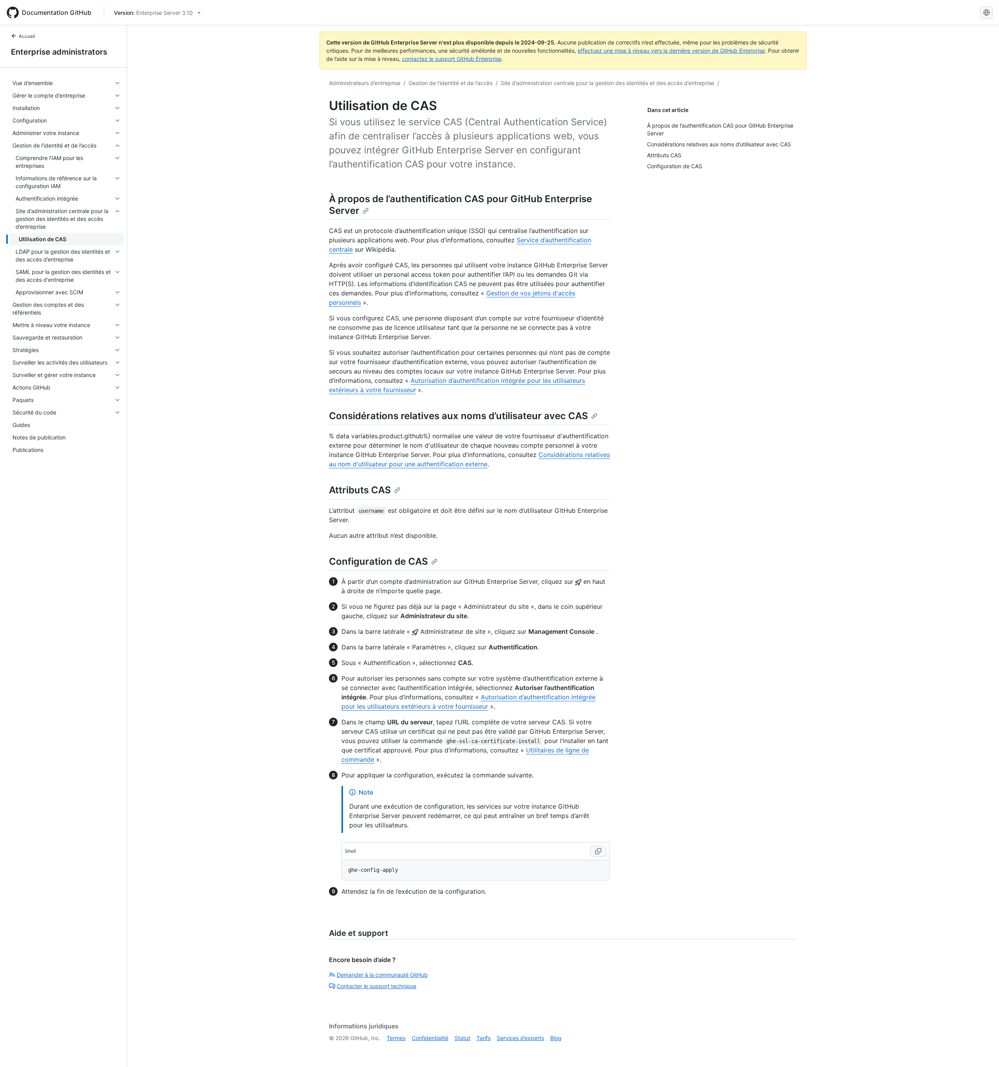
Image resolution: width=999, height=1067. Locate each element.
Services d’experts (520, 1038)
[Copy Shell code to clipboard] (598, 851)
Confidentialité (430, 1038)
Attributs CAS (360, 490)
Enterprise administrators (59, 52)
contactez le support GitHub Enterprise (451, 58)
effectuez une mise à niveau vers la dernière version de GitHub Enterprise (671, 50)
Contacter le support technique (376, 986)
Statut (462, 1038)
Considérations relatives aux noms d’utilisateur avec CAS (458, 415)
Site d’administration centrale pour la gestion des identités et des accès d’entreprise (607, 83)
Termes (396, 1038)
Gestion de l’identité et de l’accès (450, 83)
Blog (556, 1038)
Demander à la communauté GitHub (382, 974)
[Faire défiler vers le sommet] (982, 1050)
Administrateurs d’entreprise (364, 83)
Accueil (27, 36)
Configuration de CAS (378, 561)
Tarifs (483, 1038)
